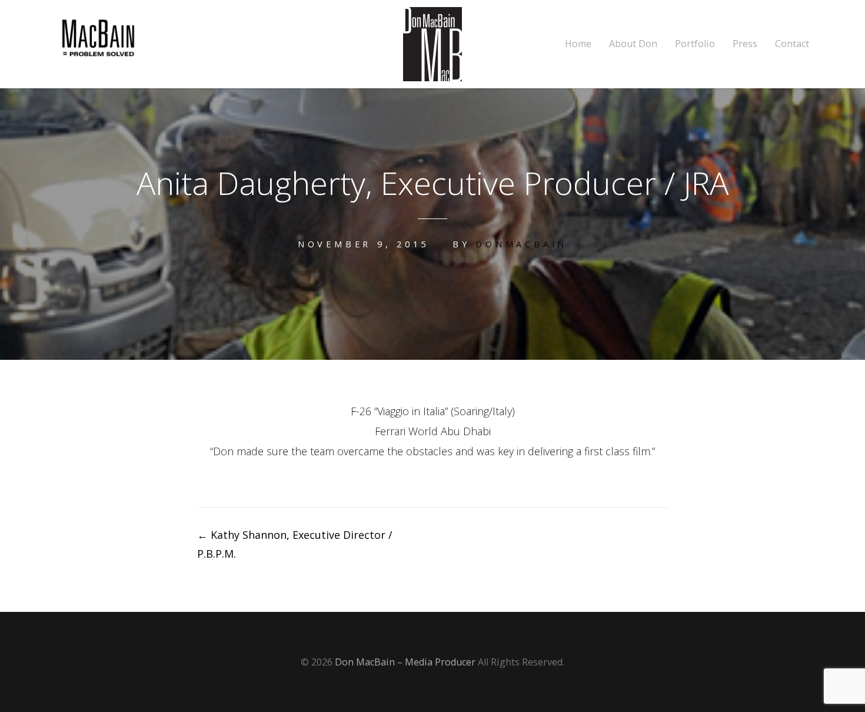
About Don (633, 44)
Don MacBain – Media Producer (405, 661)
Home (578, 44)
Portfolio (695, 44)
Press (745, 44)
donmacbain (521, 244)
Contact (792, 44)
